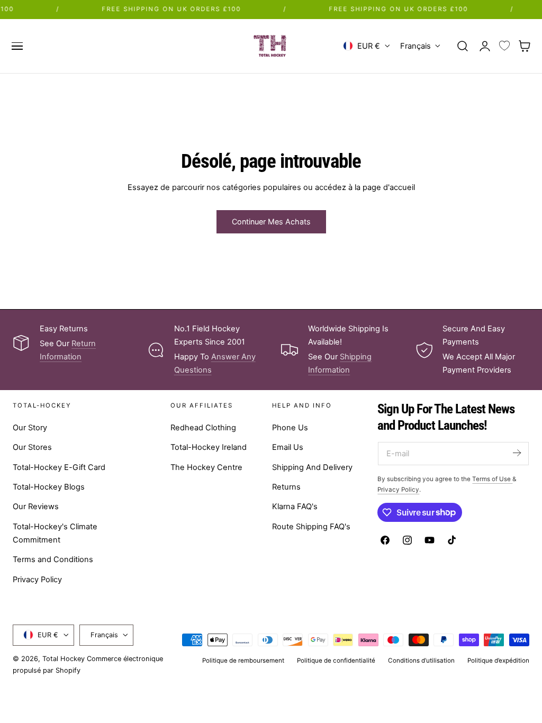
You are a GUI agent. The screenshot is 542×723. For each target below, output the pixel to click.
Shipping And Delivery (312, 467)
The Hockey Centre (206, 467)
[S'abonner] (516, 452)
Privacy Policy (37, 579)
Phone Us (290, 427)
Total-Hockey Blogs (49, 487)
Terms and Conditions (53, 559)
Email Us (287, 447)
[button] (16, 46)
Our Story (30, 427)
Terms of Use (492, 479)
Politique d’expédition (498, 660)
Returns (286, 487)
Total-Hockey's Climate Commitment (55, 532)
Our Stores (32, 447)
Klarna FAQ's (295, 506)
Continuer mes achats (271, 221)
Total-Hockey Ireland (208, 447)
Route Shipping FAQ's (311, 526)
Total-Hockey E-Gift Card (59, 467)
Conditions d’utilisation (421, 660)
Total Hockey (63, 659)
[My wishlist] (504, 46)
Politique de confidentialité (336, 660)
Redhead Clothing (203, 427)
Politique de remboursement (243, 660)
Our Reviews (36, 506)
